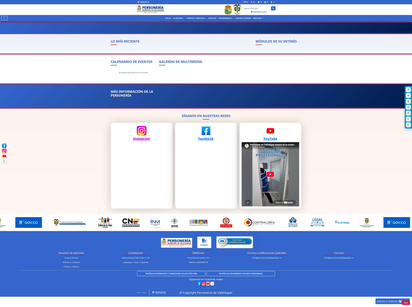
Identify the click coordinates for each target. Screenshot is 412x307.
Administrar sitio (259, 11)
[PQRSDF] (408, 101)
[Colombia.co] (142, 293)
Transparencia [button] (225, 18)
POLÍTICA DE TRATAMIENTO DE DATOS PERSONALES (241, 273)
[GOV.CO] (158, 293)
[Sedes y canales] (408, 107)
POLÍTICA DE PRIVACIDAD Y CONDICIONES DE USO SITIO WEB (171, 273)
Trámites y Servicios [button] (195, 18)
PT (273, 2)
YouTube (270, 138)
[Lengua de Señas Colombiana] (408, 89)
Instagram (141, 138)
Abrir (406, 303)
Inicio (168, 18)
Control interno (243, 18)
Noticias (212, 18)
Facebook (206, 138)
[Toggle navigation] (4, 18)
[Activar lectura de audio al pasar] (408, 95)
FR (260, 2)
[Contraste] (408, 113)
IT (266, 2)
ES (246, 2)
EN (253, 2)
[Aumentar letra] (408, 124)
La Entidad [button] (178, 18)
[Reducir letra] (408, 119)
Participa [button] (257, 18)
